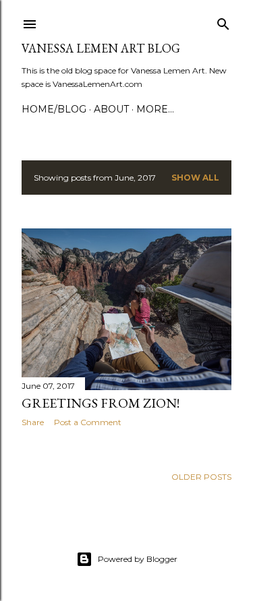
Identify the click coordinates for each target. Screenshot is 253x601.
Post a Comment (87, 422)
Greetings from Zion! (100, 403)
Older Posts (201, 477)
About (111, 109)
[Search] (223, 21)
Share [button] (33, 422)
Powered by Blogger (137, 559)
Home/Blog (54, 109)
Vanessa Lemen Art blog (101, 48)
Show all (195, 177)
